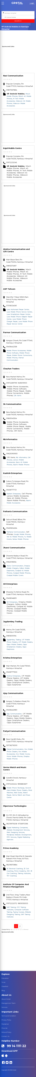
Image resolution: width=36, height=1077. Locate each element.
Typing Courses (18, 912)
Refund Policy (6, 1032)
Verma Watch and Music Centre (14, 768)
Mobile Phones (12, 358)
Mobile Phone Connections (22, 355)
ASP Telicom (9, 289)
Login (32, 3)
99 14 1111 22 (15, 1046)
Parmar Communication (14, 332)
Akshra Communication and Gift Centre (16, 250)
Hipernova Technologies (14, 806)
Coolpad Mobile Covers (15, 575)
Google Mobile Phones (22, 534)
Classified (5, 986)
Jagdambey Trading (12, 622)
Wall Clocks (18, 793)
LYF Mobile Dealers (25, 642)
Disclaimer (5, 1024)
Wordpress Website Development (19, 835)
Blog (3, 990)
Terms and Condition (9, 1016)
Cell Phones (10, 34)
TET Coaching (12, 876)
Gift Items (17, 395)
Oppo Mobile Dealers (14, 644)
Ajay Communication (13, 693)
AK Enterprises (10, 584)
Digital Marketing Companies (17, 827)
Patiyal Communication (14, 731)
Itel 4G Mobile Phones (15, 537)
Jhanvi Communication (14, 548)
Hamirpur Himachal (10, 32)
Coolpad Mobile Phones (21, 573)
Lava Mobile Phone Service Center (19, 312)
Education (5, 978)
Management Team (9, 1003)
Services (4, 1007)
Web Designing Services (15, 832)
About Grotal (6, 999)
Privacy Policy (6, 1020)
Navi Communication (13, 76)
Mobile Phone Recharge (15, 788)
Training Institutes (24, 873)
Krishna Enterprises (12, 658)
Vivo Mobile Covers (23, 754)
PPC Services (11, 837)
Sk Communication (12, 404)
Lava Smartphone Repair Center (18, 314)
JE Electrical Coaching (15, 869)
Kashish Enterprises (12, 473)
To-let (3, 982)
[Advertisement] (18, 60)
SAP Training (11, 907)
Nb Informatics (10, 439)
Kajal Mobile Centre (12, 148)
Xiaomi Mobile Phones (21, 465)
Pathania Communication (15, 511)
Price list (4, 1028)
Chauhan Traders (11, 369)
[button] (17, 3)
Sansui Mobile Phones (20, 539)
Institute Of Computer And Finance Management (16, 885)
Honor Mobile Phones (15, 756)
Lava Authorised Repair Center (18, 309)
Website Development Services (18, 830)
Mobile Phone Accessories (16, 350)
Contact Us (5, 1036)
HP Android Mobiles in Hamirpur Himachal (10, 35)
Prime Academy (11, 848)
